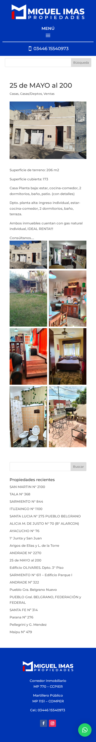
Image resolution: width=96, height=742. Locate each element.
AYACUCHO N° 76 (24, 531)
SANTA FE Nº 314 (24, 610)
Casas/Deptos (31, 94)
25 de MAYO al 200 (25, 560)
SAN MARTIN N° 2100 (27, 487)
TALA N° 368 (20, 494)
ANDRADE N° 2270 (25, 553)
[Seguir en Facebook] (43, 723)
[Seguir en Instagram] (52, 723)
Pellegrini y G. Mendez (28, 624)
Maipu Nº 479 (21, 632)
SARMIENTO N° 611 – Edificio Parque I (41, 575)
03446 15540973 (51, 48)
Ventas (49, 94)
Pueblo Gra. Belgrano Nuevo (33, 590)
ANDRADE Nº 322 (24, 582)
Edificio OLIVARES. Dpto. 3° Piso (37, 567)
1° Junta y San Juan (26, 538)
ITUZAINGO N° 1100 (26, 509)
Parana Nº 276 (21, 617)
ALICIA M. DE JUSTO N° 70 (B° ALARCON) (44, 523)
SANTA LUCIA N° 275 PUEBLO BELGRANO (45, 516)
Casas (14, 94)
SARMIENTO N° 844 (26, 501)
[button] (85, 730)
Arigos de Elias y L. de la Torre (34, 545)
